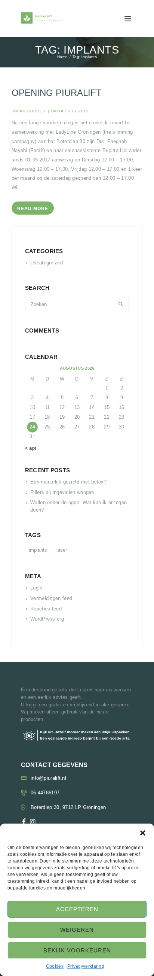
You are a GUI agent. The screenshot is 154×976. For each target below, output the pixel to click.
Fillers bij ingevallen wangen (62, 492)
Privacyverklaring (85, 966)
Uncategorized (28, 111)
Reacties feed (46, 609)
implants (38, 550)
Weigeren (77, 930)
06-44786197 (45, 792)
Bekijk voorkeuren (77, 950)
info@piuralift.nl (48, 778)
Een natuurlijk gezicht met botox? (68, 482)
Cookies (55, 966)
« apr (31, 448)
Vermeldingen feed (51, 598)
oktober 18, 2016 (69, 111)
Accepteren (77, 909)
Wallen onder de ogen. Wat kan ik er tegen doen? (78, 506)
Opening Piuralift (57, 93)
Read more (32, 208)
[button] (143, 833)
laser (61, 550)
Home (62, 57)
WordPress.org (47, 619)
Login (36, 588)
